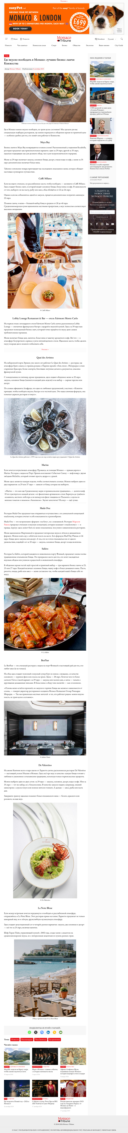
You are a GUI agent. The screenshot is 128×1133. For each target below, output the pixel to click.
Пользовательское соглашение (34, 1130)
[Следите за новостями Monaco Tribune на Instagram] (102, 224)
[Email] (60, 1032)
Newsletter (101, 39)
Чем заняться (22, 45)
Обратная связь (109, 1130)
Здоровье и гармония (17, 1066)
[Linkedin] (48, 1032)
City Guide (119, 45)
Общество (76, 45)
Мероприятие (37, 1066)
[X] (35, 1032)
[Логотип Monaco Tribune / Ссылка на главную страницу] (64, 38)
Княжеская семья (39, 45)
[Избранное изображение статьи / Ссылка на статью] (17, 1056)
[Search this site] (121, 39)
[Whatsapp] (29, 1032)
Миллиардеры (102, 162)
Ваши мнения (104, 45)
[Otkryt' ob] (64, 18)
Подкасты (25, 39)
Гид (6, 56)
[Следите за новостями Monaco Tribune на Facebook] (97, 224)
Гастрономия (54, 1039)
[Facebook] (42, 1032)
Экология (89, 45)
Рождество (69, 1098)
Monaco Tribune (15, 69)
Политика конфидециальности (65, 1130)
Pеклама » (45, 349)
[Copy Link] (54, 1032)
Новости (8, 45)
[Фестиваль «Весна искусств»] (45, 1056)
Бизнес (64, 45)
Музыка (45, 1098)
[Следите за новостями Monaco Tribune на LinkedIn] (107, 224)
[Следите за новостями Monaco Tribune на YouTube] (112, 224)
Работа (99, 105)
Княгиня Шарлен (103, 135)
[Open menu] (6, 37)
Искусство (70, 1066)
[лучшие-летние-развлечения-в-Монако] (17, 1088)
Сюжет (6, 1066)
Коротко (93, 105)
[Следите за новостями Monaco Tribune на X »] (91, 224)
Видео (15, 39)
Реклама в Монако (91, 1130)
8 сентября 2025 (38, 69)
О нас (14, 1130)
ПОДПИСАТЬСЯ (102, 217)
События (46, 1066)
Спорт (53, 45)
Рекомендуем (26, 1039)
